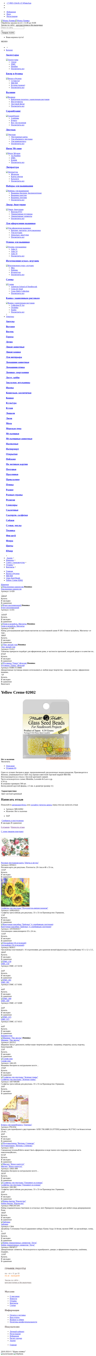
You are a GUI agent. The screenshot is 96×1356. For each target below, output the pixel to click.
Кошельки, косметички (18, 392)
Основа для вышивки (18, 242)
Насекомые (12, 443)
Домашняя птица (15, 367)
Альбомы (15, 118)
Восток (10, 331)
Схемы (10, 279)
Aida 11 (14, 249)
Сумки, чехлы (14, 525)
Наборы (14, 270)
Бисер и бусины (14, 73)
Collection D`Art (17, 305)
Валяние (10, 92)
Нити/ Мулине (14, 148)
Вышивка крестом (19, 195)
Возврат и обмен (17, 1320)
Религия (10, 500)
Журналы (15, 174)
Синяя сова (6, 1061)
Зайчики (4, 1224)
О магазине (15, 1296)
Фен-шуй (11, 535)
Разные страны (14, 494)
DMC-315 (5, 1019)
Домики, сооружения (17, 372)
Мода (9, 423)
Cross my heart (17, 289)
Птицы (10, 484)
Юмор (9, 551)
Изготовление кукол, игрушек (22, 260)
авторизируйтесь (19, 805)
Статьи (13, 1305)
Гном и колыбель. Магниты (12, 626)
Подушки (11, 469)
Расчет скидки (16, 1338)
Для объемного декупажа (21, 139)
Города (10, 336)
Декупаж (11, 129)
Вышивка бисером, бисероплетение (26, 193)
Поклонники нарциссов (11, 589)
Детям (9, 342)
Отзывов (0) (11, 768)
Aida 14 (14, 251)
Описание (10, 766)
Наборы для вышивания (19, 186)
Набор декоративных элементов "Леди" (18, 1245)
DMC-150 (5, 964)
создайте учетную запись (41, 805)
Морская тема (13, 428)
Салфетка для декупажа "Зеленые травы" (18, 1079)
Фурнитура (16, 272)
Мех (13, 268)
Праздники (12, 474)
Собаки (10, 520)
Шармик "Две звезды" (10, 1040)
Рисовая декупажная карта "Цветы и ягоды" (20, 863)
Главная (13, 1345)
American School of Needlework (24, 287)
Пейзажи (11, 459)
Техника (10, 530)
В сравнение (16, 823)
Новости (13, 1299)
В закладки (5, 823)
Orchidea (14, 307)
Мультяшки (12, 433)
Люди (9, 418)
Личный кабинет (17, 1331)
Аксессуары (12, 55)
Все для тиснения (18, 123)
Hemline (14, 66)
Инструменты (17, 102)
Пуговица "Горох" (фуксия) (13, 665)
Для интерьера (14, 357)
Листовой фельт (18, 104)
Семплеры (11, 505)
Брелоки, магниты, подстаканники (26, 230)
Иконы (10, 387)
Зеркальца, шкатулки (20, 235)
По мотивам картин (17, 464)
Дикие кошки (13, 352)
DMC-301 (5, 982)
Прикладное (13, 479)
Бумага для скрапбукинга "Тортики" (16, 1125)
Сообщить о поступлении (13, 821)
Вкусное (10, 326)
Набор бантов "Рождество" (12, 1203)
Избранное (14, 1336)
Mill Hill (14, 83)
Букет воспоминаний (10, 607)
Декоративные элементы (21, 216)
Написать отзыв (18, 827)
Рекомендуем (6, 1036)
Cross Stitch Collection (20, 291)
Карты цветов (17, 176)
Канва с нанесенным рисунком (23, 298)
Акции (13, 1340)
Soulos (13, 310)
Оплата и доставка (18, 1315)
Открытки (12, 454)
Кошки (10, 398)
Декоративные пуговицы (21, 214)
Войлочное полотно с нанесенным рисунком (30, 99)
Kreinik (14, 160)
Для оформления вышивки (21, 223)
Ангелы (10, 321)
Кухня (9, 408)
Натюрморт (12, 449)
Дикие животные (15, 347)
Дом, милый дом (8, 647)
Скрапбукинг (13, 111)
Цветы (9, 545)
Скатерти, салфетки (17, 515)
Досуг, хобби (13, 377)
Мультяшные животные (19, 438)
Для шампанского (18, 141)
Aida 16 (14, 254)
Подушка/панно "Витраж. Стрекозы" (17, 1145)
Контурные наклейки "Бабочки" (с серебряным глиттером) (26, 927)
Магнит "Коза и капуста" (11, 1166)
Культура (11, 403)
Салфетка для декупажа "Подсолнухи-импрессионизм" (24, 908)
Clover (13, 62)
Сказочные (12, 510)
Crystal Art (15, 81)
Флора (9, 540)
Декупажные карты (19, 137)
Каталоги (15, 179)
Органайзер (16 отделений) (12, 945)
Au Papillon (15, 156)
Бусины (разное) (18, 85)
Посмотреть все (17, 69)
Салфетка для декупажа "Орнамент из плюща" (21, 1185)
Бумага (14, 120)
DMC (13, 64)
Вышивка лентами (19, 197)
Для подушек (16, 233)
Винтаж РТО (16, 212)
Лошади (10, 413)
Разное (9, 489)
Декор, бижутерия (16, 204)
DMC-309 (5, 1001)
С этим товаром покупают (12, 831)
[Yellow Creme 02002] (46, 759)
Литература (12, 167)
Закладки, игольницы (18, 382)
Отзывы (13, 1301)
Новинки (5, 584)
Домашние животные (17, 362)
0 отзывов (5, 827)
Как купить (15, 1317)
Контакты (14, 1303)
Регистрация (15, 1334)
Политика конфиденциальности (23, 1322)
